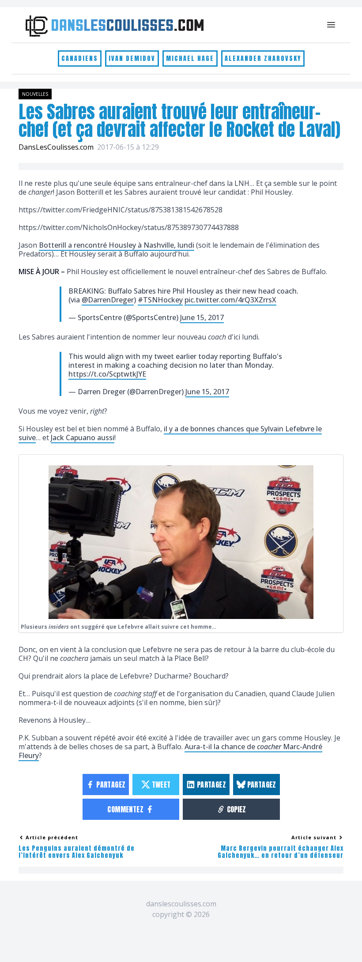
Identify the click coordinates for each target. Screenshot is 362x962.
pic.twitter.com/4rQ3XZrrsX (230, 300)
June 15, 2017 (202, 317)
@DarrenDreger (108, 300)
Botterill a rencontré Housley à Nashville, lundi (116, 245)
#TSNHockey (160, 300)
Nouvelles (35, 94)
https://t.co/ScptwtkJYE (107, 374)
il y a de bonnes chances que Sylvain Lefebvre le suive (170, 433)
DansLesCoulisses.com (56, 147)
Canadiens (79, 58)
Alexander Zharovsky (263, 58)
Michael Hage (190, 58)
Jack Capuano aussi (82, 437)
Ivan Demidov (132, 58)
